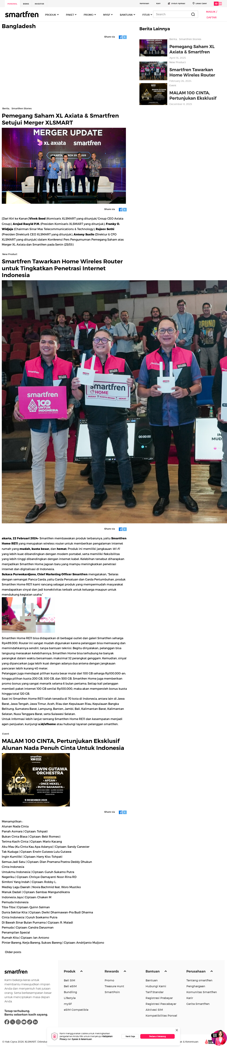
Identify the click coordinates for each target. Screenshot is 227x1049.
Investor (39, 4)
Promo (109, 980)
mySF (68, 1004)
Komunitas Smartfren (201, 992)
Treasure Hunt (114, 986)
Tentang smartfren (199, 980)
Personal (12, 4)
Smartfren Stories (190, 39)
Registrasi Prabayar (159, 998)
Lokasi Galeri (201, 3)
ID (216, 3)
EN (220, 3)
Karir (158, 3)
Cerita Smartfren (198, 1004)
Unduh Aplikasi (178, 3)
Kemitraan (144, 3)
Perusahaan (196, 971)
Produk (70, 971)
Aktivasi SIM (154, 1009)
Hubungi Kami (156, 986)
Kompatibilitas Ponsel (161, 1015)
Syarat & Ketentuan (82, 1039)
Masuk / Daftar (211, 14)
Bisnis (26, 4)
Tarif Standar (155, 992)
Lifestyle (70, 998)
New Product (177, 62)
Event (172, 85)
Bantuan (153, 971)
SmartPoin (112, 992)
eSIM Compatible (76, 1009)
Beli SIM (69, 980)
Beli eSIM (70, 986)
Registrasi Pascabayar (161, 1004)
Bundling (70, 992)
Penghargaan (195, 986)
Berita (173, 39)
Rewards (112, 971)
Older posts (13, 952)
